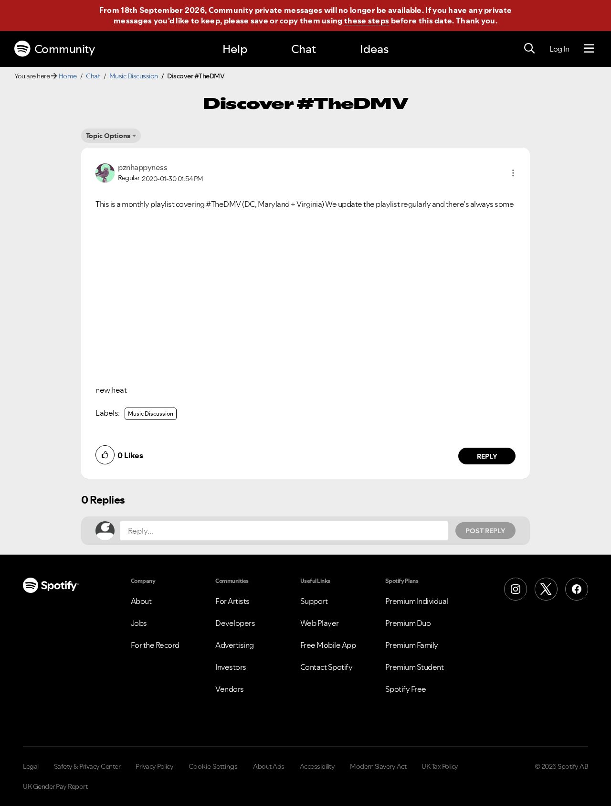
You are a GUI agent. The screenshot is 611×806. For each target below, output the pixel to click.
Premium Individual (416, 601)
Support (314, 601)
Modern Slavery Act (378, 766)
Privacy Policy (154, 766)
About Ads (268, 766)
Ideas (374, 49)
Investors (230, 667)
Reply (487, 456)
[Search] (529, 49)
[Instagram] (515, 589)
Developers (235, 623)
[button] (513, 173)
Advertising (234, 645)
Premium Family (411, 645)
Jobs (139, 623)
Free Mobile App (328, 645)
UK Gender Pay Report (55, 786)
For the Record (155, 645)
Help (234, 49)
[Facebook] (576, 589)
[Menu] (589, 48)
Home (68, 76)
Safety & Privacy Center (87, 766)
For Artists (232, 601)
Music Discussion (133, 76)
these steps (366, 20)
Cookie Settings (213, 766)
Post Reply (485, 531)
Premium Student (414, 667)
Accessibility (317, 766)
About (141, 601)
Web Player (319, 623)
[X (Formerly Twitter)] (546, 589)
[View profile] (105, 172)
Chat (303, 49)
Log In (559, 48)
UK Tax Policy (439, 766)
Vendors (229, 689)
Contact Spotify (326, 667)
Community (64, 49)
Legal (31, 766)
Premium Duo (408, 623)
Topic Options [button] (108, 135)
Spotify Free (405, 689)
